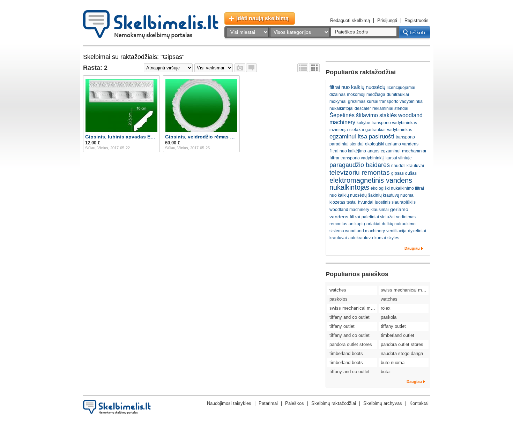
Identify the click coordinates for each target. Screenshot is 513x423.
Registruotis (416, 20)
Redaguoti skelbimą (350, 20)
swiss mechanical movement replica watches (405, 290)
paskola (388, 317)
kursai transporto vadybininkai (395, 101)
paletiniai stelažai (378, 216)
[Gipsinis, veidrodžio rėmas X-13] (201, 105)
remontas (338, 223)
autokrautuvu (360, 237)
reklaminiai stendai (390, 108)
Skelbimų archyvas (382, 403)
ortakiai (373, 223)
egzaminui (391, 151)
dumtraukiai (398, 94)
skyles (393, 237)
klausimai (380, 209)
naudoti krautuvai (407, 165)
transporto (405, 137)
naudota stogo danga (402, 353)
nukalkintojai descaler (350, 108)
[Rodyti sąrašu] (302, 67)
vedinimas (406, 216)
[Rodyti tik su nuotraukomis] (240, 67)
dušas (411, 173)
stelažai (356, 129)
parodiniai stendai (346, 144)
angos (373, 151)
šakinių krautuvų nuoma (391, 195)
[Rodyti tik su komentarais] (251, 67)
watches (337, 290)
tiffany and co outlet (349, 317)
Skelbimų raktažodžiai (333, 403)
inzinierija (338, 129)
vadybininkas (399, 129)
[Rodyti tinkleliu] (314, 67)
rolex (386, 308)
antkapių (357, 223)
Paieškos (294, 403)
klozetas (337, 202)
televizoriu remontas (359, 172)
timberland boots (346, 353)
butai (386, 371)
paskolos (338, 299)
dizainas (337, 94)
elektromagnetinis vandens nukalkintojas (370, 183)
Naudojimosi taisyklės (229, 403)
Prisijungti (387, 20)
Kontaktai (419, 403)
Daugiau (412, 248)
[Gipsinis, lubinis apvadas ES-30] (121, 105)
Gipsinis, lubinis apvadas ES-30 (121, 136)
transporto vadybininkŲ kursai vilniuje (376, 158)
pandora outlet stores (350, 344)
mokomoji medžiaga (366, 94)
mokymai (338, 101)
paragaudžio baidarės (359, 164)
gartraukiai (375, 129)
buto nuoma (392, 362)
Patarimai (268, 403)
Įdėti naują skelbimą (262, 18)
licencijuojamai (401, 87)
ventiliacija (396, 230)
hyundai (365, 202)
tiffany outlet (342, 326)
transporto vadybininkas (394, 122)
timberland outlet (397, 335)
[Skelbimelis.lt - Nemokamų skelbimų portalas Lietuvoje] (150, 24)
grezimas (356, 101)
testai (352, 202)
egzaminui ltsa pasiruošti (361, 136)
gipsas (397, 173)
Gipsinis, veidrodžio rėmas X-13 (201, 136)
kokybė (363, 122)
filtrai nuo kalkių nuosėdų (357, 87)
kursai (380, 237)
